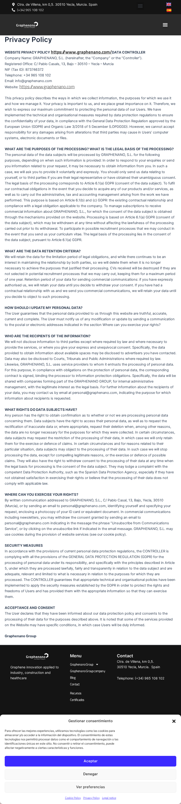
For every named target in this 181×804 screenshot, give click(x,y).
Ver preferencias (90, 787)
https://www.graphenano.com (47, 86)
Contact (74, 684)
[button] (174, 721)
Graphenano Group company (87, 670)
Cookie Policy (73, 798)
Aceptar (91, 761)
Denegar (90, 774)
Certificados (77, 699)
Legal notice (109, 798)
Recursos (76, 693)
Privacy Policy (91, 798)
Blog (72, 677)
